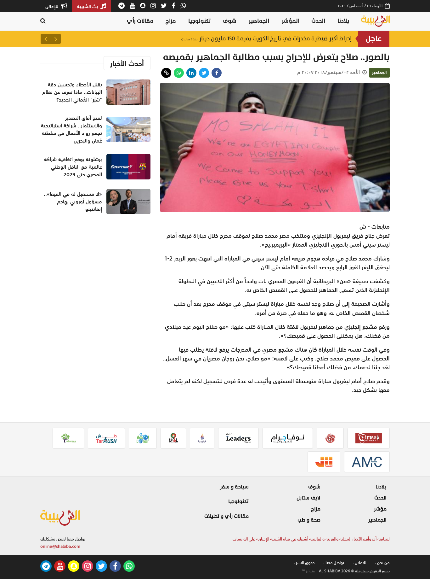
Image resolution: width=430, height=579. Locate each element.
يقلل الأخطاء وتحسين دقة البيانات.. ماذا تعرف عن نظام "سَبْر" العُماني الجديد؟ (72, 92)
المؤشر (290, 21)
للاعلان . (359, 563)
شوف (229, 21)
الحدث (318, 21)
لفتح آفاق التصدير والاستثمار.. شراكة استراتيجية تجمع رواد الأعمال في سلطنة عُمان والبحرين (232, 39)
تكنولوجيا (199, 21)
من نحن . (382, 563)
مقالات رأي (140, 21)
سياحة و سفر (234, 487)
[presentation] (56, 39)
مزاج (171, 21)
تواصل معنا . (333, 563)
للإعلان (52, 6)
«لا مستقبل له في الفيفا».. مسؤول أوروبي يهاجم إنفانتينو (73, 201)
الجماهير (258, 21)
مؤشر (380, 509)
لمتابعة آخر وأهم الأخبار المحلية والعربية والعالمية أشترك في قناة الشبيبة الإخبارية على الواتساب (311, 539)
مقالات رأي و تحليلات (226, 516)
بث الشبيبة (88, 6)
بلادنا (343, 21)
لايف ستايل (308, 498)
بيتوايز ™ (308, 571)
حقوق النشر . (304, 563)
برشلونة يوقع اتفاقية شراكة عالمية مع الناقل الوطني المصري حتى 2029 (73, 166)
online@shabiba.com (60, 546)
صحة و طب (308, 520)
